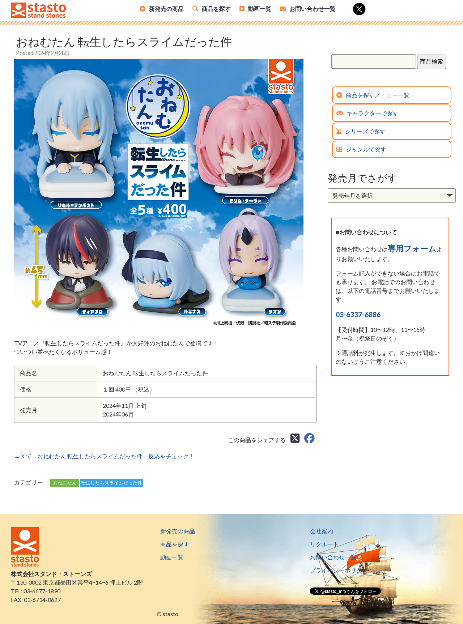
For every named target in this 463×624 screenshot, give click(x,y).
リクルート (324, 543)
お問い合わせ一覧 (312, 8)
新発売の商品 (166, 8)
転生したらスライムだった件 (111, 483)
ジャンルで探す (366, 149)
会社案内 (321, 530)
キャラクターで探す (373, 113)
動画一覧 (259, 8)
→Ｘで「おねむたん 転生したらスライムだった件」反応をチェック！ (104, 456)
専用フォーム (412, 248)
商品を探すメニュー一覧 (377, 94)
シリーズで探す (365, 131)
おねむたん (65, 483)
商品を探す (216, 8)
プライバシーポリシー (339, 570)
